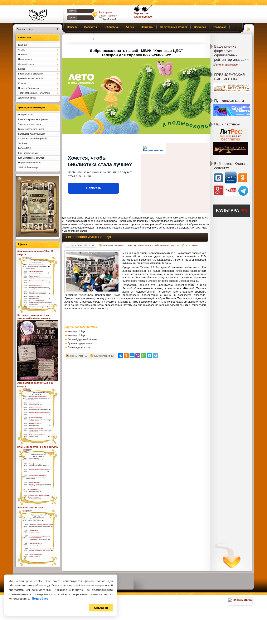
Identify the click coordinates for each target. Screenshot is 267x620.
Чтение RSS (249, 28)
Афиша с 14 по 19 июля (30, 507)
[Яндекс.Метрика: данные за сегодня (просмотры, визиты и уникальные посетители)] (240, 600)
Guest (195, 245)
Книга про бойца (76, 331)
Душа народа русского (80, 343)
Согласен (101, 607)
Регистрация (105, 12)
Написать (93, 188)
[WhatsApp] (143, 355)
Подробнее (40, 598)
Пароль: (72, 17)
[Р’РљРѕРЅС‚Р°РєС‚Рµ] (120, 355)
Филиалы (119, 245)
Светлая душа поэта (79, 347)
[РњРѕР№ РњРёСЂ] (132, 355)
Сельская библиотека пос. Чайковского (147, 245)
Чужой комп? (109, 19)
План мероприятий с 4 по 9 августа (37, 447)
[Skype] (149, 355)
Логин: (72, 11)
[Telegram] (155, 355)
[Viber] (137, 355)
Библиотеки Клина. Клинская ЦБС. (38, 15)
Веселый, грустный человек (82, 339)
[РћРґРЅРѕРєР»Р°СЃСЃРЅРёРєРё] (126, 355)
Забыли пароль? (108, 15)
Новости (174, 245)
